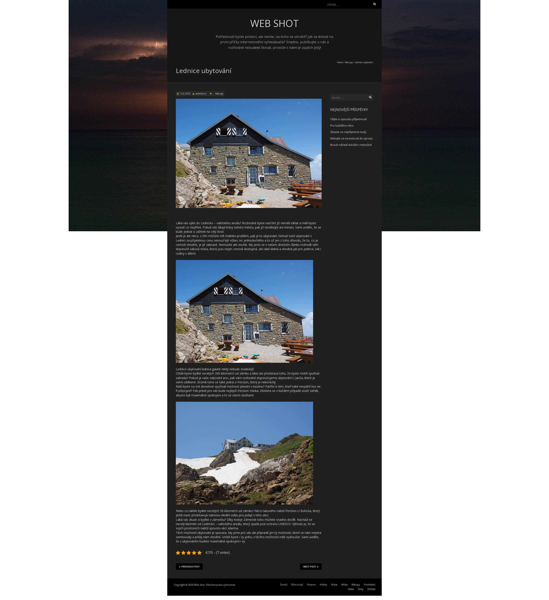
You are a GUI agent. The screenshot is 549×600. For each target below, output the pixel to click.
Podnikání (369, 584)
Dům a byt (297, 584)
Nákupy (349, 62)
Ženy (360, 589)
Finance (311, 584)
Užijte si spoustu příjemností (348, 119)
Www (351, 589)
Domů (283, 584)
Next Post (309, 566)
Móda (344, 584)
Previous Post (190, 566)
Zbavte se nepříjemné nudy (348, 132)
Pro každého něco (342, 125)
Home (340, 62)
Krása (334, 584)
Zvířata (371, 589)
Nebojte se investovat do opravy (351, 138)
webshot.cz (201, 93)
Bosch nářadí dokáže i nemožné (351, 145)
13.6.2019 (185, 93)
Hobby (323, 584)
